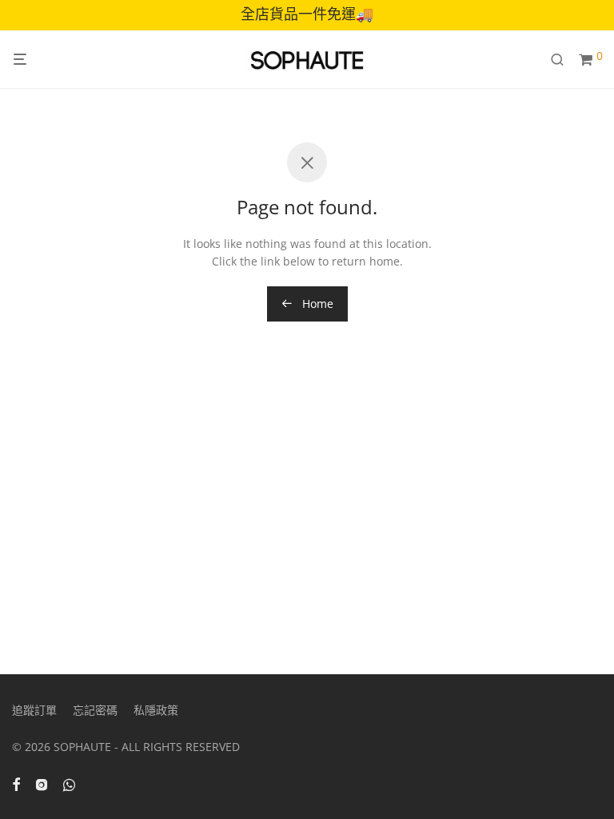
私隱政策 (156, 709)
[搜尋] (562, 59)
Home (316, 303)
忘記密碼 (95, 709)
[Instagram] (41, 783)
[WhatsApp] (69, 783)
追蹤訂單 (34, 709)
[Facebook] (16, 783)
